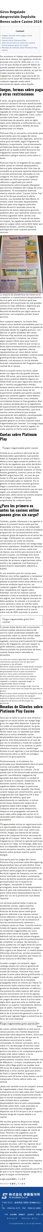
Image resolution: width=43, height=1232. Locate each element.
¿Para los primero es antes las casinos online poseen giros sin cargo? (18, 44)
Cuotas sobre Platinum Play (14, 40)
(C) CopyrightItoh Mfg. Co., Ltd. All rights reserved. (25, 1223)
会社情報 (13, 1214)
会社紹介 (30, 1214)
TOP (6, 1214)
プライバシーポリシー (30, 1218)
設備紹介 (22, 1214)
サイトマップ (12, 1218)
